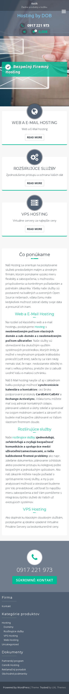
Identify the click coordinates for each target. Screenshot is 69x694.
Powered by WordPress (16, 688)
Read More (34, 137)
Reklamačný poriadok (14, 670)
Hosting (40, 326)
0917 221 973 (38, 25)
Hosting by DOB (34, 15)
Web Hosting (11, 640)
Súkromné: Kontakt (34, 580)
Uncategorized (10, 644)
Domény (8, 627)
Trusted (44, 688)
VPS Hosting (34, 509)
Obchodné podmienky (14, 674)
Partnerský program (13, 661)
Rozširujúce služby (34, 429)
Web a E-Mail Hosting (34, 314)
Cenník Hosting (10, 665)
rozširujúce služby (24, 437)
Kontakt (6, 606)
